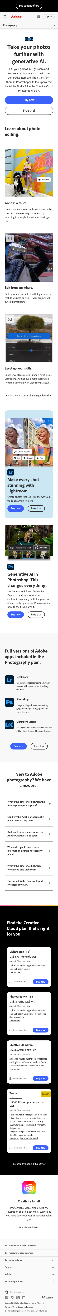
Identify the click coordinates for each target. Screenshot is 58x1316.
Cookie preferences (25, 1307)
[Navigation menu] (5, 17)
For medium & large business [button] (19, 1253)
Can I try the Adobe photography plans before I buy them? (25, 818)
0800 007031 (39, 1163)
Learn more (15, 972)
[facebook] (6, 1297)
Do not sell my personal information (19, 1311)
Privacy (39, 1303)
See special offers (29, 5)
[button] (38, 16)
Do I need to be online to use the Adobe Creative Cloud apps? (25, 834)
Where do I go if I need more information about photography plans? (25, 851)
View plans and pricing (29, 1227)
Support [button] (9, 1267)
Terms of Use (10, 1307)
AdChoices (43, 1311)
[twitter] (18, 1297)
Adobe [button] (8, 1274)
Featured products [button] (14, 1281)
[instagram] (12, 1297)
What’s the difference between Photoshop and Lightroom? (24, 867)
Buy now (29, 100)
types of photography (34, 395)
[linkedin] (23, 1297)
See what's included (29, 1138)
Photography (10, 25)
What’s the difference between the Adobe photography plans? (26, 803)
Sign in (48, 16)
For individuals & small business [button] (20, 1245)
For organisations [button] (13, 1260)
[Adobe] (16, 17)
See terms (14, 1138)
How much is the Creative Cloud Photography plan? (25, 882)
